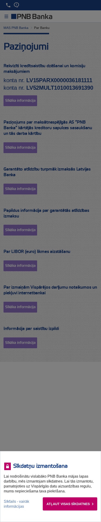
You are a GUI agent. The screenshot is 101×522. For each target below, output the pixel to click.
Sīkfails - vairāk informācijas (16, 503)
